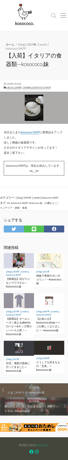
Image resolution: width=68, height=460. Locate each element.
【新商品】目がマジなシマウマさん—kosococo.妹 (18, 282)
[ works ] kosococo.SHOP (37, 87)
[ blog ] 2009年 (27, 44)
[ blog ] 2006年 (43, 358)
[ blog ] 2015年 (12, 311)
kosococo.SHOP (30, 132)
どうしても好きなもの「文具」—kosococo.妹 (48, 366)
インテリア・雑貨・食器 (13, 207)
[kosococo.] (24, 12)
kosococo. (42, 445)
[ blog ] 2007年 (43, 311)
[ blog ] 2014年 (12, 271)
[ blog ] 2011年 (43, 271)
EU (8, 203)
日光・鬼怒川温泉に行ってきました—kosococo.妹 (18, 366)
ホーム (10, 44)
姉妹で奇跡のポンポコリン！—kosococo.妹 (49, 279)
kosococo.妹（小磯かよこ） (44, 203)
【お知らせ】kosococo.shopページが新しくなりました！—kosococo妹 (48, 324)
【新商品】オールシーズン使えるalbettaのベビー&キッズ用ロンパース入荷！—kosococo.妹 (19, 326)
